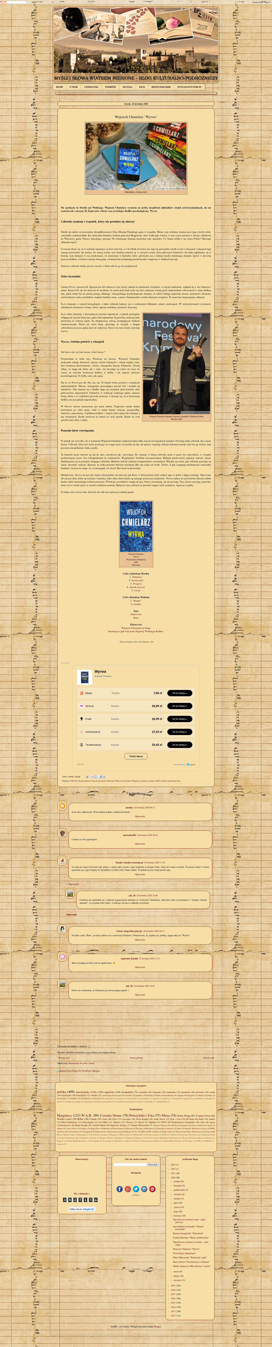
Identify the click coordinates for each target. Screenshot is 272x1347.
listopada (178, 1185)
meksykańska (132, 1098)
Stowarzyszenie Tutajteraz (151, 1141)
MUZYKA (128, 87)
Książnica (119, 1138)
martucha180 (129, 835)
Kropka (94, 1138)
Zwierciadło (210, 1131)
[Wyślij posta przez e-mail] (87, 776)
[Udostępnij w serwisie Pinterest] (104, 776)
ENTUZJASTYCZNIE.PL (189, 87)
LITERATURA (91, 87)
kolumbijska (86, 1098)
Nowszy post (63, 1057)
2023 (173, 1168)
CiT (90, 1134)
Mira (157, 1131)
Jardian (129, 807)
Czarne (93, 1119)
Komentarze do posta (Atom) (82, 1063)
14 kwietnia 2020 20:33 (153, 931)
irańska (59, 1101)
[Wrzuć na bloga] (95, 776)
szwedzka (143, 1092)
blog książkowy (84, 780)
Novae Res (64, 1131)
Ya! (136, 1131)
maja (176, 1211)
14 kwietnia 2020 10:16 (147, 835)
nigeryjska (88, 1101)
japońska (138, 1095)
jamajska (78, 1101)
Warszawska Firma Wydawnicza (189, 1131)
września (178, 1194)
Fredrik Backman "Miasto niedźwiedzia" (191, 1237)
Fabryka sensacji (152, 1134)
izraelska (68, 1101)
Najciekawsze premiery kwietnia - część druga (190, 1243)
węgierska (156, 1098)
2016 (173, 1298)
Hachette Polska (209, 1134)
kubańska (149, 1095)
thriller (158, 780)
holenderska (169, 1095)
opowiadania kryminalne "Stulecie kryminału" (188, 1228)
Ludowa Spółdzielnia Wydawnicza (166, 1138)
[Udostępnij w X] (98, 776)
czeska (212, 1092)
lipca (176, 1202)
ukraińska (149, 1101)
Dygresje (113, 1134)
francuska (157, 1092)
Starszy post (208, 1057)
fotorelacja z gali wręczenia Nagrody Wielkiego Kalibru (136, 631)
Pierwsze (209, 1138)
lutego (177, 1275)
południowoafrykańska (103, 1101)
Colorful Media (99, 1125)
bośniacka (176, 1098)
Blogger (157, 1326)
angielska (109, 1092)
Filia (114, 1119)
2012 (173, 1315)
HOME (59, 87)
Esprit (128, 1134)
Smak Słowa (159, 1119)
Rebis (80, 1119)
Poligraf (60, 1141)
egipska (186, 1098)
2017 (173, 1294)
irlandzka (73, 1098)
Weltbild (207, 1141)
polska (144, 780)
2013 (173, 1311)
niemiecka (185, 1092)
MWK (212, 1128)
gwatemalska (197, 1098)
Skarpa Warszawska (140, 1125)
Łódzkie (83, 1128)
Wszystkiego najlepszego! (184, 1253)
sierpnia (177, 1198)
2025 (173, 1164)
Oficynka (139, 1128)
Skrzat (128, 1141)
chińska (201, 1095)
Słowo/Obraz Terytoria (173, 1141)
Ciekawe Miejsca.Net (162, 1125)
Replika (152, 1122)
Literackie (126, 1119)
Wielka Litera (64, 1119)
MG (149, 1131)
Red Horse (119, 1141)
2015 (173, 1302)
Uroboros (75, 1131)
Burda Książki (81, 1125)
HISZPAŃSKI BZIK (161, 87)
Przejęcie (137, 583)
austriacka (120, 1098)
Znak (104, 1119)
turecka (140, 1101)
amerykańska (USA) (86, 1092)
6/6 (76, 780)
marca (177, 1271)
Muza (166, 1115)
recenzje (150, 780)
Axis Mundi (64, 1134)
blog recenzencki (98, 780)
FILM (142, 87)
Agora (209, 1125)
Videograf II (87, 1131)
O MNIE (74, 87)
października (179, 1189)
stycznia (177, 1280)
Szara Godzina (198, 1125)
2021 (173, 1173)
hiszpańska (127, 1092)
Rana (136, 617)
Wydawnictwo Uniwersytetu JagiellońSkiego (113, 1131)
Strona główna (136, 1057)
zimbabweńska (161, 1101)
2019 (173, 1285)
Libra (148, 1138)
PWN (163, 1122)
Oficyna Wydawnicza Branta (192, 1138)
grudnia (177, 1181)
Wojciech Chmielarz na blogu (136, 627)
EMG (143, 1131)
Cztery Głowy (71, 1128)
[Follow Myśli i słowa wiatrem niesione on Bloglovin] (82, 1210)
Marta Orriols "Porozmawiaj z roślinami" (191, 1261)
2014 (173, 1307)
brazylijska (81, 1095)
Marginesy (136, 780)
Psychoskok (107, 1141)
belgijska (190, 1095)
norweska (200, 1092)
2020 (72, 780)
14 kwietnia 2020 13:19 (154, 862)
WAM (198, 1141)
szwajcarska (119, 1101)
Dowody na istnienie (165, 1128)
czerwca (177, 1207)
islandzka (128, 1095)
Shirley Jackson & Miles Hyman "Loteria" (192, 1266)
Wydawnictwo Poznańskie (183, 1122)
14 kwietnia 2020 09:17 (144, 807)
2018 (173, 1289)
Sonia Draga (183, 1115)
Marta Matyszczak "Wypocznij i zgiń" (190, 1257)
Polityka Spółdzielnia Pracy (76, 1141)
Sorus (136, 1141)
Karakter (85, 1138)
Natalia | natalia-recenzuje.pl (129, 862)
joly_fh (132, 895)
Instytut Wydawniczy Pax (69, 1138)
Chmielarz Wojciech (114, 780)
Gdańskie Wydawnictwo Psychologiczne (185, 1134)
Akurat (59, 1128)
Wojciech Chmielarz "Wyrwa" (186, 1248)
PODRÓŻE (110, 87)
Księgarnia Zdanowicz (134, 1138)
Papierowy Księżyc (118, 1125)
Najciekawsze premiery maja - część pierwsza (189, 1221)
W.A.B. (86, 1115)
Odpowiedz (140, 816)
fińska (158, 1095)
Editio (179, 1128)
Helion (129, 1128)
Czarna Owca (203, 1115)
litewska (97, 1098)
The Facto (188, 1141)
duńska (209, 1095)
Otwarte (129, 1122)
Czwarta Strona (111, 1115)
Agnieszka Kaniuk (129, 958)
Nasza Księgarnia (181, 1125)
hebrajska (208, 1098)
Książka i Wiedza (106, 1138)
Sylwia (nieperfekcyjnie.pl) (129, 931)
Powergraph (94, 1141)
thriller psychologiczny (171, 780)
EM (121, 1134)
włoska (94, 1095)
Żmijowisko (136, 614)
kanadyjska (66, 1095)
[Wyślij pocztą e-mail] (92, 776)
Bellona (107, 1128)
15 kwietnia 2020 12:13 (149, 958)
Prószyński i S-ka (141, 1115)
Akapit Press (95, 1128)
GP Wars (165, 1134)
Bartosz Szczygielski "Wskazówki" (188, 1233)
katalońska (171, 1092)
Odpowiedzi (73, 884)
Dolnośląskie (88, 1122)
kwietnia (178, 1215)
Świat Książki (142, 1119)
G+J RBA (103, 1122)
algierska (166, 1098)
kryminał (127, 780)
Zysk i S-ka (175, 1119)
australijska (107, 1095)
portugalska (144, 1098)
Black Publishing (69, 1122)
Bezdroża (149, 1128)
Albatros (116, 1122)
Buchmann (82, 1134)
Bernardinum (118, 1128)
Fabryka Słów (138, 1134)
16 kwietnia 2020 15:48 (147, 895)
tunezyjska (130, 1101)
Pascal (141, 1122)
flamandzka (61, 1098)
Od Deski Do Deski (195, 1119)
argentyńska (108, 1098)
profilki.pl (136, 1195)
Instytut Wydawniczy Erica (196, 1128)
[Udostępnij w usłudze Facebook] (101, 776)
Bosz (73, 1134)
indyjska (180, 1095)
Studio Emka (167, 1131)
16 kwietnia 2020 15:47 (144, 985)
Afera (202, 1122)
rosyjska (118, 1095)
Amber (212, 1119)
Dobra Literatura (101, 1134)
